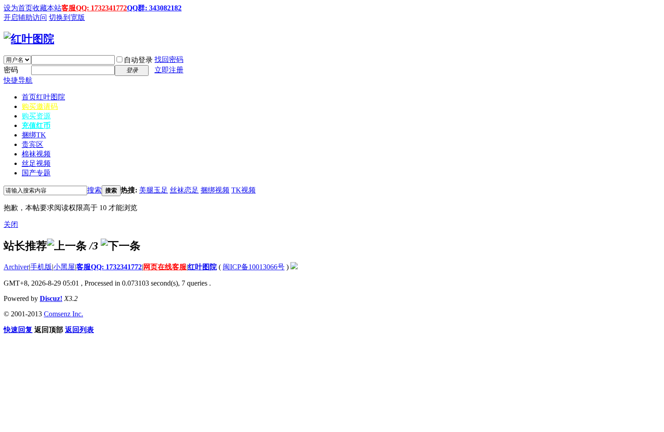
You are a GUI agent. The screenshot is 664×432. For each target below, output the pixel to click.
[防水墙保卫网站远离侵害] (294, 267)
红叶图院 (202, 267)
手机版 (41, 267)
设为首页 (18, 8)
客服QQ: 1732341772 (94, 8)
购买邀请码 (40, 106)
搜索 (94, 190)
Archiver (16, 267)
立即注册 (168, 70)
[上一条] (67, 246)
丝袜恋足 (184, 190)
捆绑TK (34, 135)
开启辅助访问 (25, 17)
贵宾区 (32, 144)
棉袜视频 (36, 154)
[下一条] (120, 246)
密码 (11, 70)
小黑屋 (64, 267)
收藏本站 (47, 8)
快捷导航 (18, 80)
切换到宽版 (67, 17)
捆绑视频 (215, 190)
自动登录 (138, 60)
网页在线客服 (165, 267)
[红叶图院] (29, 39)
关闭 (11, 224)
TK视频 (243, 190)
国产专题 (36, 173)
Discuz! (51, 298)
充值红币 (36, 125)
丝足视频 (36, 163)
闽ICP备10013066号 (254, 267)
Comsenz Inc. (63, 314)
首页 (43, 97)
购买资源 (36, 116)
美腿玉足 (153, 190)
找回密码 (168, 59)
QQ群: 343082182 (154, 8)
